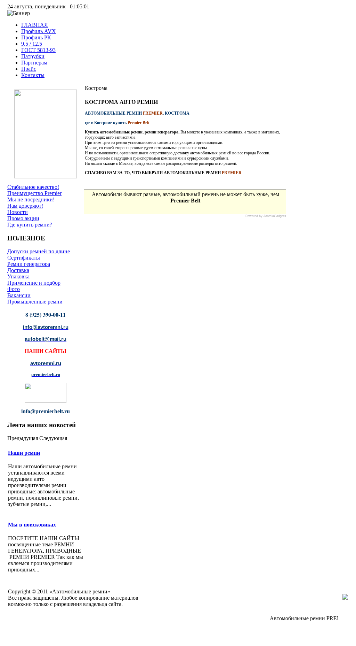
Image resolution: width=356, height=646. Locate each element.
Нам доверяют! (25, 206)
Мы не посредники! (31, 199)
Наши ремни (24, 453)
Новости (17, 212)
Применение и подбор (33, 283)
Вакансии (19, 295)
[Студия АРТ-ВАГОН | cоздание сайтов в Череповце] (345, 598)
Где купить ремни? (29, 225)
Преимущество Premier (34, 193)
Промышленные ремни (35, 302)
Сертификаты (23, 258)
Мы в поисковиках (32, 525)
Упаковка (18, 276)
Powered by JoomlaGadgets (265, 216)
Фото (13, 289)
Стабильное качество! (33, 187)
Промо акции (23, 218)
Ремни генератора (28, 264)
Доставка (18, 270)
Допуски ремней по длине (38, 251)
